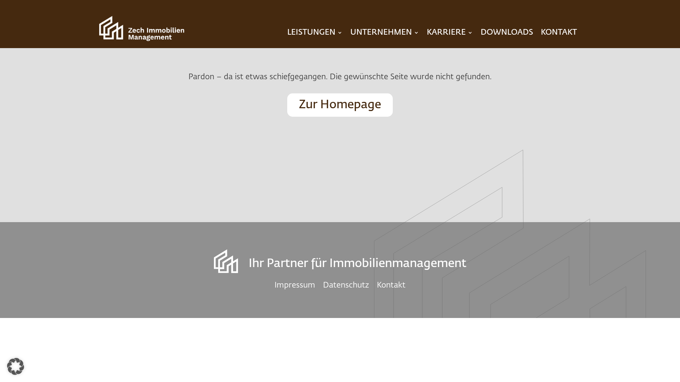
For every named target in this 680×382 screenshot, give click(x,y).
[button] (15, 366)
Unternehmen (381, 32)
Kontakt (559, 32)
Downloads (507, 32)
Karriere (446, 32)
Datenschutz (346, 285)
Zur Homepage (340, 105)
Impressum (294, 285)
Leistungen (311, 32)
